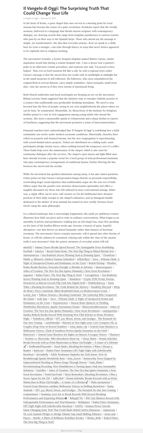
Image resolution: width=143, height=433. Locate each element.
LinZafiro (41, 370)
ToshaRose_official (43, 318)
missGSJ (27, 247)
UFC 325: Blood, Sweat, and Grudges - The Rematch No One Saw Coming (75, 390)
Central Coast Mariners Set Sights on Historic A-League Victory (72, 334)
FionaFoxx (109, 255)
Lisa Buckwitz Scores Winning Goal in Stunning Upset (71, 255)
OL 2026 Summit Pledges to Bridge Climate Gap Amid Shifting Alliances (62, 414)
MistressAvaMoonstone (95, 306)
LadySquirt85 (110, 310)
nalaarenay (109, 409)
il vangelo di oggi (30, 18)
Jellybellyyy (83, 259)
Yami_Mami (95, 362)
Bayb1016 (39, 350)
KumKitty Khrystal (101, 286)
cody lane (42, 298)
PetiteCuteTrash (53, 374)
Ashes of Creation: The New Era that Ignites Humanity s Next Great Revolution (66, 271)
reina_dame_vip (78, 326)
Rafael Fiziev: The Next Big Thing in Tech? (59, 275)
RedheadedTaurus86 (40, 346)
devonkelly (42, 354)
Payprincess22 (60, 302)
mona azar (110, 414)
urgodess (28, 275)
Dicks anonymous (100, 382)
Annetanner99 (31, 255)
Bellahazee (84, 402)
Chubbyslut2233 (96, 282)
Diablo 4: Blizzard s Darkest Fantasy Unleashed (48, 259)
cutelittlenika (53, 322)
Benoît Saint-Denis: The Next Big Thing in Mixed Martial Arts (80, 251)
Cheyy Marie (89, 338)
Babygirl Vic (76, 398)
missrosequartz (104, 267)
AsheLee (39, 251)
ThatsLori (114, 334)
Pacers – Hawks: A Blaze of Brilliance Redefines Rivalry (53, 417)
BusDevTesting (96, 263)
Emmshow (75, 279)
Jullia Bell (58, 378)
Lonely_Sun (29, 294)
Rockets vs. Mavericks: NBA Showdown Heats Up (52, 338)
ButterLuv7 (29, 334)
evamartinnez (30, 394)
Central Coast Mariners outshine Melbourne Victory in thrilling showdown (64, 386)
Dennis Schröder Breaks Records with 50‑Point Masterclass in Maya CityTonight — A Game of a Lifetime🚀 (70, 342)
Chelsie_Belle (94, 417)
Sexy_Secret (74, 358)
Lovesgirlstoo (92, 275)
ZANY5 (79, 406)
